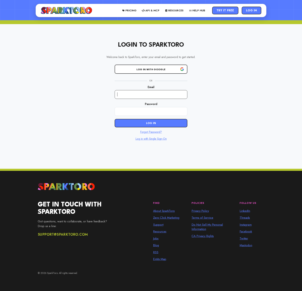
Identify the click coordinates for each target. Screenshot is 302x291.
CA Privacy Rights (203, 236)
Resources (159, 231)
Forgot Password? (151, 132)
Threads (245, 218)
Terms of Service (202, 218)
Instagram (246, 225)
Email (151, 87)
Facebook (246, 231)
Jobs (156, 238)
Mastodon (246, 245)
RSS (155, 252)
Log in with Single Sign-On (151, 139)
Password (151, 104)
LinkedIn (245, 211)
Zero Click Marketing (166, 218)
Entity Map (159, 259)
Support (158, 225)
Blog (156, 245)
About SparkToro (164, 211)
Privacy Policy (200, 211)
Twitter (244, 238)
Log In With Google (151, 69)
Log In (251, 10)
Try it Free (225, 10)
